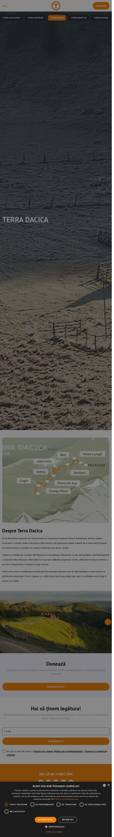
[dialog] (56, 809)
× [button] (108, 785)
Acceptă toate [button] (45, 819)
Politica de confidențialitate (66, 799)
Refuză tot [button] (67, 819)
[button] (55, 826)
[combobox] (104, 785)
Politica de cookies (54, 831)
